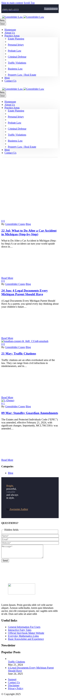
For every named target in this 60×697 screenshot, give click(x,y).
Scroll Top (29, 2)
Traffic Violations (17, 62)
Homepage (10, 29)
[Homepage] (23, 17)
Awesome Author (19, 509)
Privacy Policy (15, 688)
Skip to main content (12, 2)
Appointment (51, 8)
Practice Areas (12, 35)
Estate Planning (16, 38)
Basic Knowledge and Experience (26, 639)
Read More (7, 278)
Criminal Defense (17, 56)
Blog (7, 77)
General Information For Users (24, 627)
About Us (9, 32)
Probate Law (14, 50)
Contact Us (10, 80)
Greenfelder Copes (15, 224)
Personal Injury (16, 44)
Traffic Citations (16, 661)
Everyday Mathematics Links (23, 636)
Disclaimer (13, 685)
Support (12, 679)
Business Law (15, 68)
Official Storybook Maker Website (26, 633)
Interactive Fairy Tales (19, 630)
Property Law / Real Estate (22, 74)
